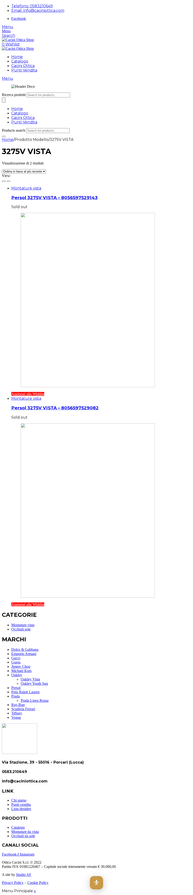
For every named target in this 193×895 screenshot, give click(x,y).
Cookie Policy (37, 883)
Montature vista (26, 188)
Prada (15, 696)
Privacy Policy (13, 883)
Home (17, 57)
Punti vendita (21, 805)
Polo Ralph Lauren (25, 692)
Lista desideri (21, 809)
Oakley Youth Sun (34, 683)
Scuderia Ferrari (23, 709)
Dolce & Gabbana (24, 649)
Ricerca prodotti (14, 95)
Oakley (16, 675)
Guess (15, 662)
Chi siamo (18, 800)
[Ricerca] (4, 100)
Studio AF (23, 875)
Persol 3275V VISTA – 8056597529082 (55, 408)
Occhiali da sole (23, 836)
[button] (96, 882)
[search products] (4, 136)
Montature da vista (25, 832)
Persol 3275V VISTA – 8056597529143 (54, 197)
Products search (13, 130)
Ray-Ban (18, 705)
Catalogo (19, 61)
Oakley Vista (30, 679)
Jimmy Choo (20, 666)
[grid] (4, 181)
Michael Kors (21, 671)
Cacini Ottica (23, 65)
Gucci (15, 658)
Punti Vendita (24, 70)
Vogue (16, 717)
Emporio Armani (23, 654)
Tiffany (16, 713)
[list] (8, 181)
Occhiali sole (21, 629)
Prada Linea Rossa (34, 700)
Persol (15, 688)
